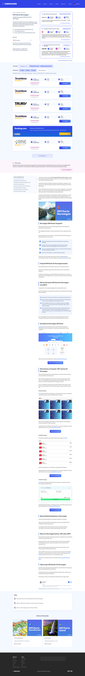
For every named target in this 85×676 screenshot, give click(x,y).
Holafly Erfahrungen (56, 506)
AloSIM (65, 438)
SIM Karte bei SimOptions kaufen (55, 362)
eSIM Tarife (45, 3)
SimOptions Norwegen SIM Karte (19, 184)
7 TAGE (22, 70)
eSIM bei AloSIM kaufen (55, 475)
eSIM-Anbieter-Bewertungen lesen (20, 50)
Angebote (57, 3)
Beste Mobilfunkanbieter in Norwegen (20, 187)
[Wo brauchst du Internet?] (31, 40)
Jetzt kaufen (65, 83)
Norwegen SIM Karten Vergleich (19, 178)
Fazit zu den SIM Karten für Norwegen (20, 191)
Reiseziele (39, 3)
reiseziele (18, 12)
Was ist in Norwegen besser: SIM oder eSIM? (21, 189)
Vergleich (70, 3)
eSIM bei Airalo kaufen (55, 431)
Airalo (40, 393)
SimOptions (41, 326)
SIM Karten (51, 3)
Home (14, 12)
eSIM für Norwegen (64, 257)
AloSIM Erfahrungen (55, 471)
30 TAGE (33, 70)
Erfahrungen (63, 3)
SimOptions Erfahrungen (62, 358)
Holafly (40, 482)
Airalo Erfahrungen (55, 427)
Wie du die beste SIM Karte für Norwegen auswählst (22, 182)
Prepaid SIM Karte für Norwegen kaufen (20, 180)
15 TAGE (27, 70)
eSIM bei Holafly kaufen (55, 509)
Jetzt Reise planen (65, 133)
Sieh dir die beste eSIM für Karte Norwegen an (22, 44)
